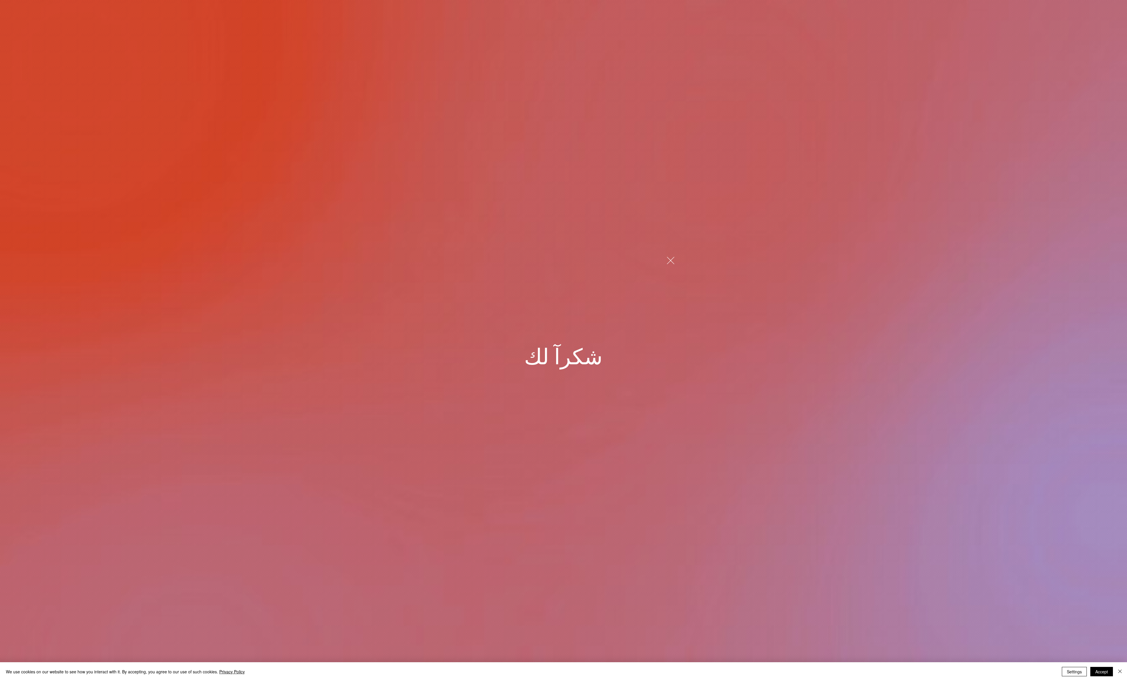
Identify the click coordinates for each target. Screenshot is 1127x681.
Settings (1074, 672)
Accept (1101, 672)
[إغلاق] (1119, 671)
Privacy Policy (232, 672)
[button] (670, 260)
